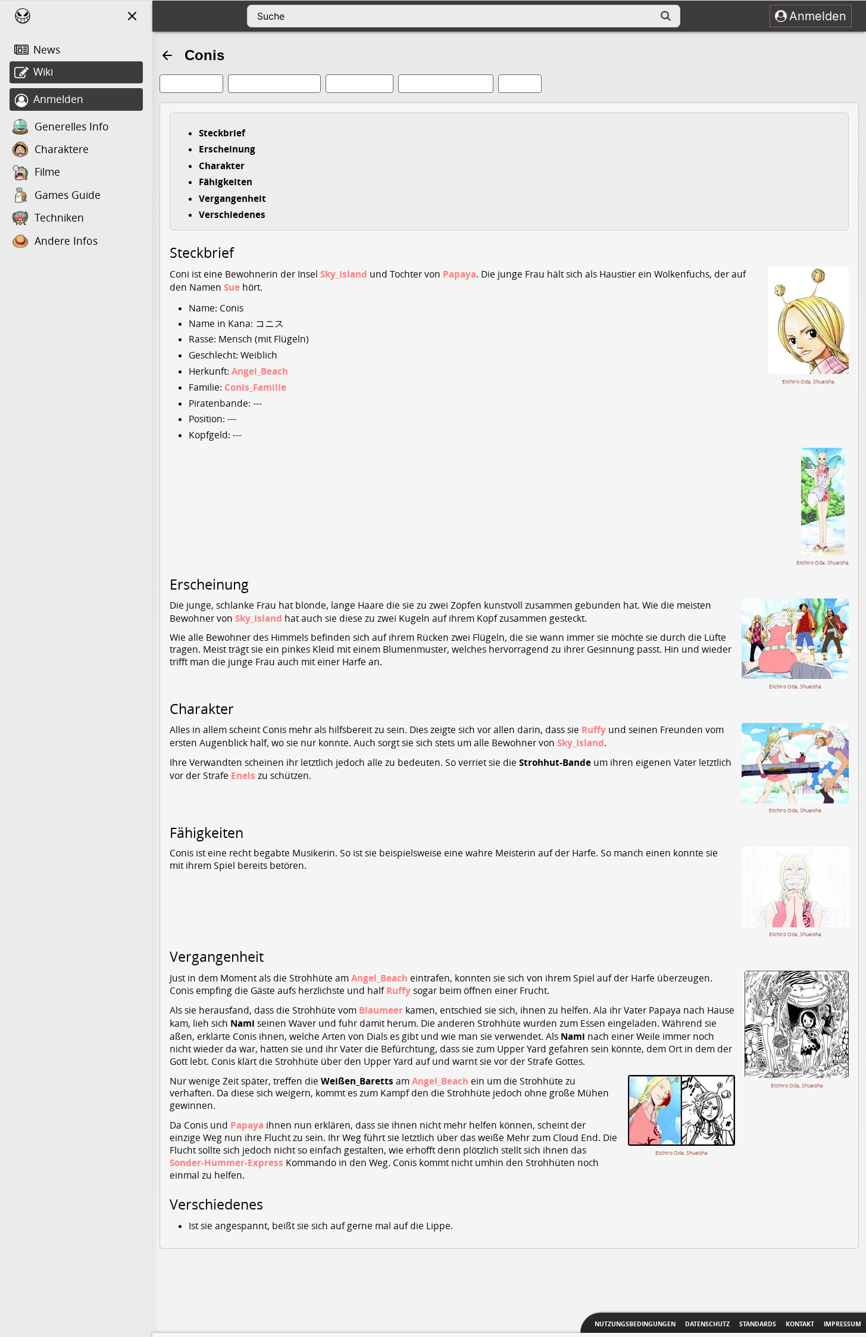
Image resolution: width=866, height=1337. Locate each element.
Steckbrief (222, 132)
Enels (243, 775)
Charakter (222, 165)
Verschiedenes (232, 214)
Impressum (842, 1324)
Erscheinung (227, 148)
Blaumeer (381, 1010)
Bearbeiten (197, 83)
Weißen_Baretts (357, 1080)
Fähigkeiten (225, 181)
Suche (525, 83)
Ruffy (593, 729)
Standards (757, 1324)
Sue (232, 287)
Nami (242, 1023)
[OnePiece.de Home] (23, 16)
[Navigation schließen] (132, 16)
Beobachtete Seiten (451, 83)
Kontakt (800, 1324)
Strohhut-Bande (555, 762)
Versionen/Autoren (279, 83)
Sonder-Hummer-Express (226, 1162)
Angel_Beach (260, 371)
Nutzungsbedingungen (635, 1324)
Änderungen (365, 83)
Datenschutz (707, 1324)
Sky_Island (343, 274)
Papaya (459, 274)
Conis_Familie (255, 387)
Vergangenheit (232, 198)
